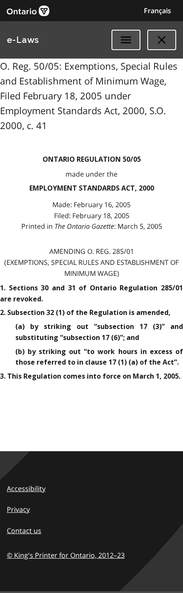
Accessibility (26, 488)
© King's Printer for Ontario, (66, 555)
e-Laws (23, 40)
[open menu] (126, 40)
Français (157, 10)
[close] (161, 40)
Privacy (18, 509)
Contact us (24, 530)
